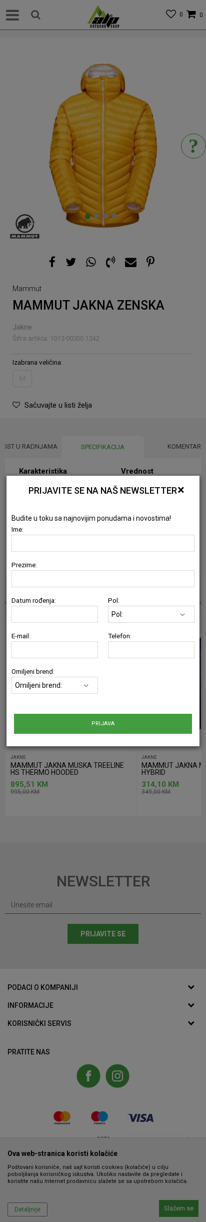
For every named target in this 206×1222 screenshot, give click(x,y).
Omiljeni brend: (33, 671)
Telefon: (120, 636)
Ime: (18, 529)
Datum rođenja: (34, 600)
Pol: (114, 600)
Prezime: (24, 565)
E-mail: (21, 636)
